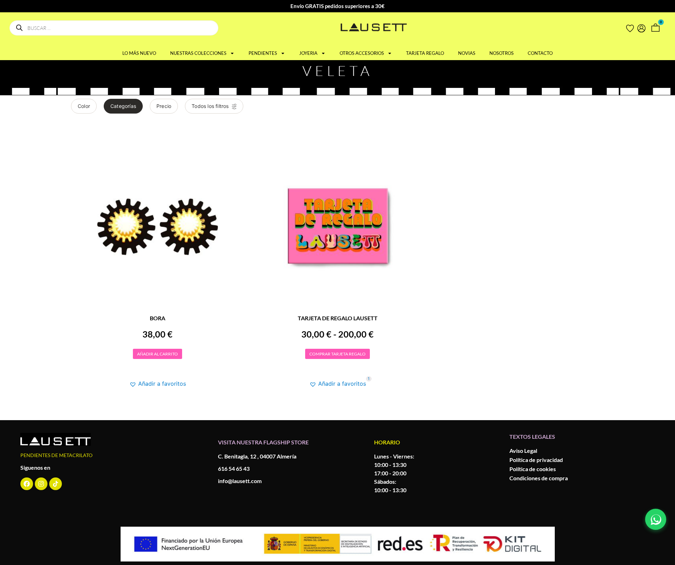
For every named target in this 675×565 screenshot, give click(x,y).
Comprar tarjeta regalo (337, 354)
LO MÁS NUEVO (139, 53)
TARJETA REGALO (425, 53)
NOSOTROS (501, 53)
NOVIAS (466, 53)
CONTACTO (540, 53)
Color (84, 106)
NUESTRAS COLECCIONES (198, 53)
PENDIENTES (263, 53)
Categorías (123, 106)
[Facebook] (26, 483)
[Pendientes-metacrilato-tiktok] (55, 483)
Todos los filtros (210, 106)
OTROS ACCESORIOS (362, 53)
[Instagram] (41, 483)
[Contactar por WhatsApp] (655, 519)
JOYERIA (308, 53)
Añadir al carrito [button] (157, 354)
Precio (163, 106)
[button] (157, 384)
